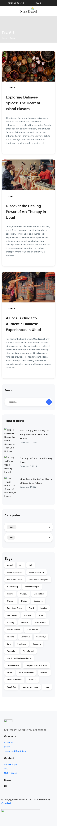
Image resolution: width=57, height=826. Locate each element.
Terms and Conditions (15, 751)
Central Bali (39, 594)
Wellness (32, 679)
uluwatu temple (14, 679)
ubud (9, 672)
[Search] (49, 402)
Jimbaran (28, 615)
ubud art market (26, 672)
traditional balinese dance (19, 658)
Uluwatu (44, 672)
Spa (9, 644)
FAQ (6, 768)
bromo (10, 594)
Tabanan (37, 644)
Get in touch (10, 772)
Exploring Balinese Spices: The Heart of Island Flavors (23, 103)
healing (44, 608)
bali (30, 565)
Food (31, 608)
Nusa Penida (32, 629)
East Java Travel (14, 608)
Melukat (24, 622)
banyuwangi (12, 586)
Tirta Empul (28, 651)
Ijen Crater (12, 615)
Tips (11, 537)
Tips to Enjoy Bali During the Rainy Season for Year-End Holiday (34, 434)
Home (4, 38)
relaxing (10, 637)
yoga (47, 687)
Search (9, 390)
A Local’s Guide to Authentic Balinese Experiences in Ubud (23, 324)
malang (10, 622)
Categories (12, 515)
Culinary (11, 601)
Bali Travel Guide (14, 579)
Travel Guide (13, 665)
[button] (45, 11)
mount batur (41, 622)
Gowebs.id (6, 803)
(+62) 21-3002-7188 (14, 3)
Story (7, 746)
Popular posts (14, 421)
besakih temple (32, 586)
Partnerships (10, 764)
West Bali (11, 687)
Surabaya (21, 644)
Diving (24, 601)
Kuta (41, 615)
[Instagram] (30, 786)
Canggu (23, 594)
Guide (12, 38)
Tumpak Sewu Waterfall (36, 665)
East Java (38, 601)
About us (9, 742)
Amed (10, 565)
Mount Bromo (13, 629)
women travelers (30, 687)
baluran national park (38, 579)
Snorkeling (41, 637)
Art (20, 565)
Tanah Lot (11, 651)
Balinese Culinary (14, 572)
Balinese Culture (36, 572)
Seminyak (25, 637)
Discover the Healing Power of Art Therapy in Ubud (26, 212)
